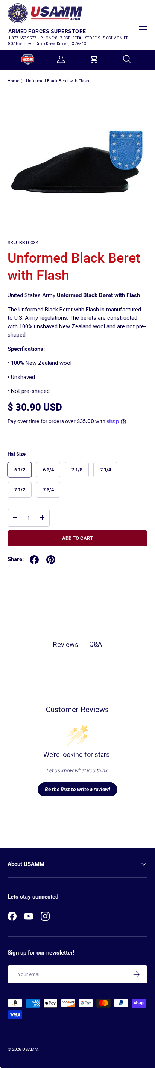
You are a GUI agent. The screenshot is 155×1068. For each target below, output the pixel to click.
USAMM (30, 1049)
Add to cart (77, 538)
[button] (94, 59)
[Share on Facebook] (34, 559)
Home (13, 81)
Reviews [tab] (66, 644)
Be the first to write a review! (77, 789)
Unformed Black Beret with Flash (57, 81)
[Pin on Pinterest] (51, 559)
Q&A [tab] (95, 644)
